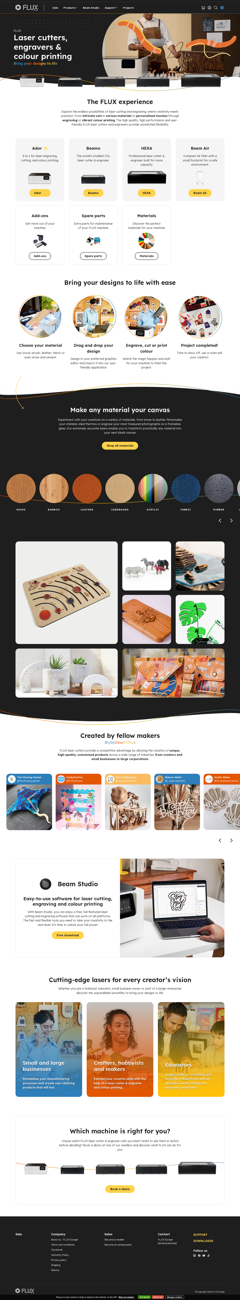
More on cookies (126, 1297)
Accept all (144, 1297)
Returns (55, 1270)
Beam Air (200, 193)
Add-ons (40, 256)
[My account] (209, 8)
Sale (55, 7)
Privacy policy (58, 1260)
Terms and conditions (63, 1244)
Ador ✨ (40, 193)
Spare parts (93, 256)
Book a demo (120, 1189)
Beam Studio (91, 7)
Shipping (55, 1265)
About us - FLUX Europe (64, 1239)
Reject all (157, 1297)
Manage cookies (174, 1297)
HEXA (147, 193)
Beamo (93, 193)
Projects (128, 7)
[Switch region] (222, 8)
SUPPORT (200, 1234)
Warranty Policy (60, 1254)
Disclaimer (57, 1249)
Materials (147, 256)
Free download (68, 935)
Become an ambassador (118, 1244)
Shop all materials (120, 445)
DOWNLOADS (203, 1241)
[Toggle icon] (215, 8)
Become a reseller (114, 1239)
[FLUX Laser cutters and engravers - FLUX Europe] (27, 7)
